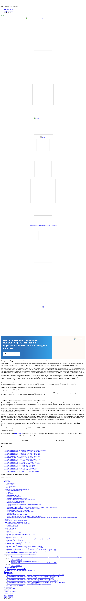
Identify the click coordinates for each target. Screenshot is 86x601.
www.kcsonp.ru (19, 393)
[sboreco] (43, 333)
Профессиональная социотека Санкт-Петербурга (43, 225)
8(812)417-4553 (8, 9)
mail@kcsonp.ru (8, 11)
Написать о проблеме (11, 354)
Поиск (2, 6)
